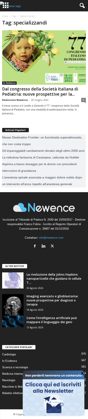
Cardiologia (9, 354)
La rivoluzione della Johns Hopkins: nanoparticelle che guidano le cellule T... (53, 278)
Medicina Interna (12, 373)
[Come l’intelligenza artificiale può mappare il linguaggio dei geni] (12, 321)
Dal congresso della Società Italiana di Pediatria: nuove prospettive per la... (40, 91)
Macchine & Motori (13, 386)
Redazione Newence (15, 99)
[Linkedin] (44, 246)
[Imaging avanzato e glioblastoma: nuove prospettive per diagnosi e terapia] (12, 305)
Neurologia (8, 380)
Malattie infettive (12, 393)
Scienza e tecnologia (15, 367)
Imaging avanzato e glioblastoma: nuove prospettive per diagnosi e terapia (52, 300)
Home (5, 16)
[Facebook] (35, 246)
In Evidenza (9, 82)
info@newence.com (51, 237)
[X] (53, 246)
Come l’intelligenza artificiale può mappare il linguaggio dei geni (51, 320)
